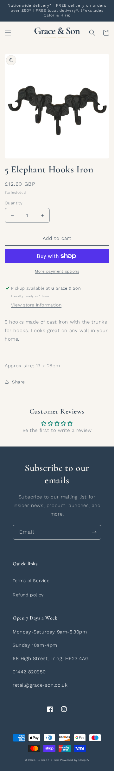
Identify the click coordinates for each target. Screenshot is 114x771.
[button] (8, 33)
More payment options (57, 271)
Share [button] (18, 381)
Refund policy (28, 594)
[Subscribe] (94, 532)
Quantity (13, 203)
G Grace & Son (48, 759)
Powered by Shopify (74, 759)
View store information (36, 304)
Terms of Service (31, 580)
